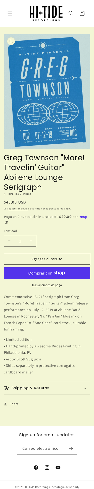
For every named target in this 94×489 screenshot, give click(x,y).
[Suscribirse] (70, 449)
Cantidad (10, 231)
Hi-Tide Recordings (37, 487)
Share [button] (14, 404)
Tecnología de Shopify (64, 487)
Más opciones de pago (47, 285)
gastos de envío (18, 208)
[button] (10, 13)
